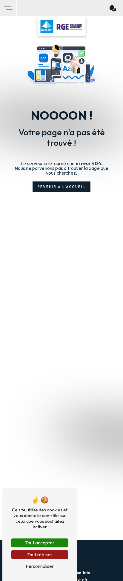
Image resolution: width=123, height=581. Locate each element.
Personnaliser (40, 566)
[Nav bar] (8, 8)
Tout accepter (39, 543)
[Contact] (113, 8)
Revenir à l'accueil (62, 186)
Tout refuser (39, 554)
